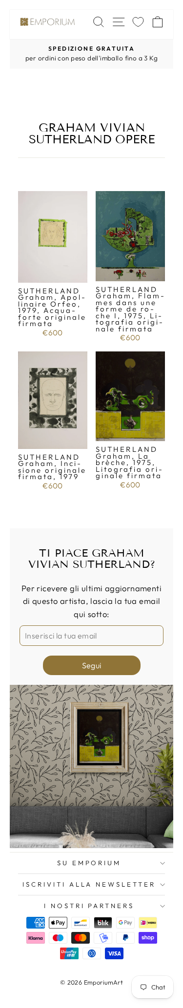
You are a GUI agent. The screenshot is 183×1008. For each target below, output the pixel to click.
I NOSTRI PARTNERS (89, 906)
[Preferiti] (138, 22)
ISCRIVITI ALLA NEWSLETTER (89, 884)
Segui (92, 665)
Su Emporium (89, 863)
